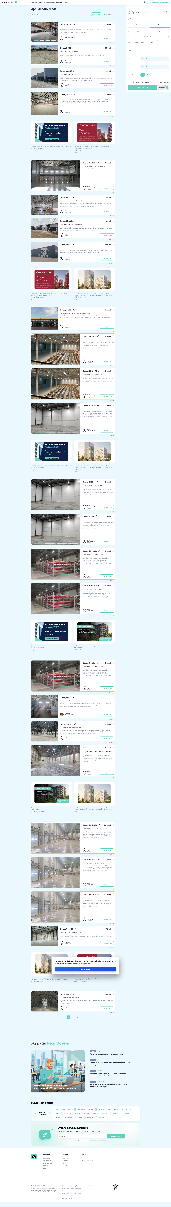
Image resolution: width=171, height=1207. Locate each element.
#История (86, 1113)
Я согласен (85, 969)
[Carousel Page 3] (48, 40)
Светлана (67, 84)
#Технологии (90, 1117)
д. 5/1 (106, 828)
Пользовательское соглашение (71, 1193)
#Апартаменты (60, 1109)
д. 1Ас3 (102, 554)
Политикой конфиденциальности (98, 1140)
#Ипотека (77, 1113)
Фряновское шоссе (76, 727)
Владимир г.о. (76, 701)
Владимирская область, (67, 701)
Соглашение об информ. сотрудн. (72, 1191)
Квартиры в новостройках (47, 1159)
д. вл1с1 (102, 339)
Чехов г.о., (97, 339)
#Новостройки (102, 1117)
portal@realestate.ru (94, 1186)
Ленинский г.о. (98, 409)
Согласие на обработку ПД (70, 1186)
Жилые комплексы (87, 1160)
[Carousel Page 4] (54, 40)
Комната (65, 1165)
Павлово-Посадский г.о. (77, 200)
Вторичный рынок (48, 1163)
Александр (67, 110)
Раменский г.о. (75, 997)
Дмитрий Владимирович (69, 714)
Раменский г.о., (98, 166)
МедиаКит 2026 (67, 1198)
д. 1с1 (88, 752)
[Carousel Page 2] (42, 40)
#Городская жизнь (113, 1109)
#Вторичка (91, 1109)
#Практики (115, 1113)
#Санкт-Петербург (70, 1117)
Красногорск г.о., (99, 751)
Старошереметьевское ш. (83, 248)
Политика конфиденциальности (71, 1188)
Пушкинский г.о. (76, 51)
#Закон (58, 1113)
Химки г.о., (74, 248)
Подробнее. (85, 963)
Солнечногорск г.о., (99, 828)
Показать (143, 87)
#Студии (81, 1117)
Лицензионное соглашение (70, 1195)
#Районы (58, 1117)
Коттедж (45, 1165)
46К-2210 (74, 74)
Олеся (66, 60)
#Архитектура (81, 1109)
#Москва (95, 1113)
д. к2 (103, 166)
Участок (45, 1168)
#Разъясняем (125, 1113)
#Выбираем (101, 1109)
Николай (67, 326)
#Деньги (124, 1109)
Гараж (64, 1163)
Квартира (65, 1158)
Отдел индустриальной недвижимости (90, 187)
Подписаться (116, 1136)
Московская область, (66, 51)
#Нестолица (104, 1113)
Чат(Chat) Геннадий (70, 37)
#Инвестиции (67, 1113)
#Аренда (70, 1109)
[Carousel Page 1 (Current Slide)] (36, 40)
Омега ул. (82, 932)
